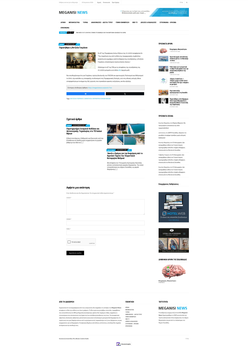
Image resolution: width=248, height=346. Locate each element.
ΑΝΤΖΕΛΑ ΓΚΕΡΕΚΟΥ (77, 98)
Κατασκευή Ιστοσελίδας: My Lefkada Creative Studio (74, 338)
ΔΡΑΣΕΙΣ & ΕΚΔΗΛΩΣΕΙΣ (148, 22)
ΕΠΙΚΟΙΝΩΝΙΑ (65, 28)
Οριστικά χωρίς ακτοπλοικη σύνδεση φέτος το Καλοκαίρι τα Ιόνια (179, 58)
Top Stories (111, 150)
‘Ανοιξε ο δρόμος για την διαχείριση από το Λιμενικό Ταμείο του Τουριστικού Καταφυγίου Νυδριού (125, 155)
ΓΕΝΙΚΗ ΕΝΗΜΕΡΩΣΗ (122, 22)
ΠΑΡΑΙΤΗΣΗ (88, 98)
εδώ (119, 70)
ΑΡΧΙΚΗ (63, 22)
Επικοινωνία (106, 2)
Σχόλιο (68, 198)
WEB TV (134, 22)
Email (68, 229)
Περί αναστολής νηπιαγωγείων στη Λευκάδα (178, 92)
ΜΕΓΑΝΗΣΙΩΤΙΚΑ (74, 22)
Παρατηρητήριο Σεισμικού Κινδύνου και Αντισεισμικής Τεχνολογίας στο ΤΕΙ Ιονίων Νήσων (84, 131)
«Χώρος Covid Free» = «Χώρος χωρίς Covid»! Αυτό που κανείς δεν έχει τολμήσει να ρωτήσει (179, 81)
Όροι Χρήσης (115, 2)
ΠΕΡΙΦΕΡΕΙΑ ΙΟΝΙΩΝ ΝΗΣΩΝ (101, 98)
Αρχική (99, 2)
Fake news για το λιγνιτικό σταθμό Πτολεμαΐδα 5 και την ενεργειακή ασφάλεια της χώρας (101, 32)
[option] (132, 32)
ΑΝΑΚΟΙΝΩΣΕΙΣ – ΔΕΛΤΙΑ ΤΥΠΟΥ (102, 22)
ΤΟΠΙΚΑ (85, 22)
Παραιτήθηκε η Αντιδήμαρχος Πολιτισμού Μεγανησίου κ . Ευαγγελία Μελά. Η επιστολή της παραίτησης (179, 101)
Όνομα (68, 219)
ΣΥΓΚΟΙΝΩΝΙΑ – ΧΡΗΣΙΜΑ (168, 22)
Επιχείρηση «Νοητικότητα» (178, 49)
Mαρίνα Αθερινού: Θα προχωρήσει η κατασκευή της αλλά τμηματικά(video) (172, 125)
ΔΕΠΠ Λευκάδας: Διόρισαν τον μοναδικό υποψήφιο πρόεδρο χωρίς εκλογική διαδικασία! (172, 135)
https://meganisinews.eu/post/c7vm (100, 88)
